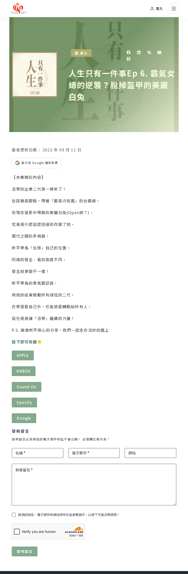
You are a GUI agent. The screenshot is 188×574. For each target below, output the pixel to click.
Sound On (26, 386)
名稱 (20, 452)
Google (24, 418)
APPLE (23, 355)
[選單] (174, 8)
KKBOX (24, 371)
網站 (132, 452)
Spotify (24, 402)
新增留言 (24, 469)
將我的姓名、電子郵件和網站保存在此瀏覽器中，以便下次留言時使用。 (69, 514)
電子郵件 (80, 452)
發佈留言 (25, 551)
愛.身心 (81, 52)
